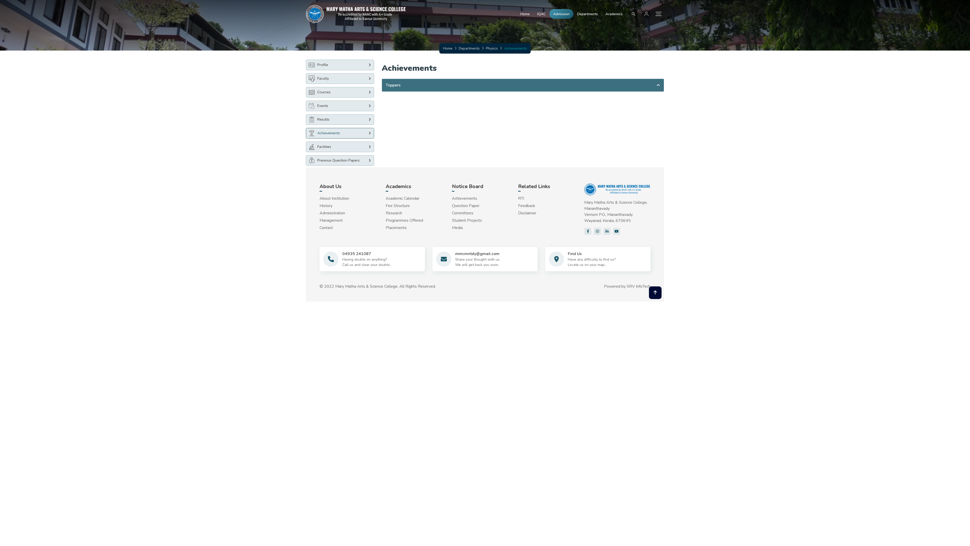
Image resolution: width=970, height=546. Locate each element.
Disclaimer (527, 213)
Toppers (393, 85)
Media (457, 228)
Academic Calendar (402, 198)
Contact (326, 228)
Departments (587, 14)
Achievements (464, 198)
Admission (561, 14)
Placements (396, 228)
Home (525, 14)
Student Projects (467, 220)
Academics (614, 14)
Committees (462, 213)
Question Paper (465, 206)
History (326, 206)
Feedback (526, 206)
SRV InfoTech (638, 286)
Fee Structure (398, 206)
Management (331, 220)
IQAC (541, 14)
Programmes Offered (404, 220)
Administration (332, 213)
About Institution (334, 198)
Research (394, 213)
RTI (521, 198)
